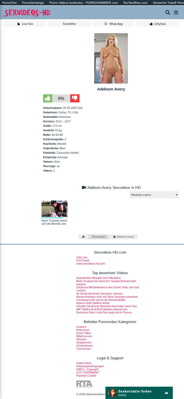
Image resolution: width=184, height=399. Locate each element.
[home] (83, 236)
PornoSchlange (33, 2)
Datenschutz (84, 363)
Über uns (82, 257)
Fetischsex (82, 330)
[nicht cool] (74, 98)
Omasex (81, 339)
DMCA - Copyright (87, 369)
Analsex (81, 326)
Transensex (83, 348)
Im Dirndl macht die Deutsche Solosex (99, 293)
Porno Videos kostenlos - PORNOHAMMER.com (83, 2)
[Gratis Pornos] (27, 12)
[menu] (176, 12)
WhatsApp (116, 24)
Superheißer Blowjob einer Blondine (98, 278)
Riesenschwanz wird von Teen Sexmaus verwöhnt (107, 296)
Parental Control (86, 375)
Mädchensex (84, 336)
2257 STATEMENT (87, 372)
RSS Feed (82, 260)
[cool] (47, 98)
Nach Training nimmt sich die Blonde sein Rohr (54, 222)
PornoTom (9, 2)
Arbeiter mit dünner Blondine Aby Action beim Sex (106, 306)
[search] (167, 12)
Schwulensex (84, 345)
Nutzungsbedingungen (90, 366)
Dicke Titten (83, 333)
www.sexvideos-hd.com (90, 263)
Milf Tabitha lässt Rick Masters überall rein (101, 309)
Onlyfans (160, 24)
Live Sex (27, 24)
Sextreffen (69, 24)
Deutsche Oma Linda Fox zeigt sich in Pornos (104, 312)
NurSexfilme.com (135, 2)
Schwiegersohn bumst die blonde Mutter (100, 300)
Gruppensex (83, 342)
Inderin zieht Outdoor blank (92, 303)
